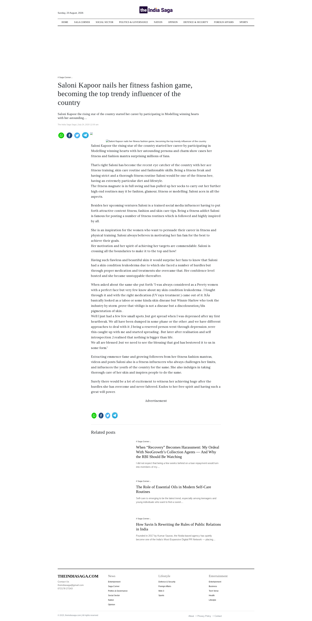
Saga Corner (82, 22)
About (191, 616)
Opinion (173, 22)
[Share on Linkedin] (102, 135)
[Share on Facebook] (69, 135)
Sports (244, 22)
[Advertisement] (156, 49)
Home (65, 22)
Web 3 (161, 591)
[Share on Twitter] (77, 135)
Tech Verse (214, 591)
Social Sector (104, 22)
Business (213, 586)
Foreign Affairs (224, 22)
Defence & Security (195, 22)
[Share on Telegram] (85, 135)
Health (212, 595)
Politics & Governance (133, 22)
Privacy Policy (204, 616)
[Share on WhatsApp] (61, 135)
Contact (218, 616)
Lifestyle (212, 600)
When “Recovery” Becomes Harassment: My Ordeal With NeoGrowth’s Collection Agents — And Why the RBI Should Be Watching (177, 452)
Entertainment (114, 582)
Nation (158, 22)
